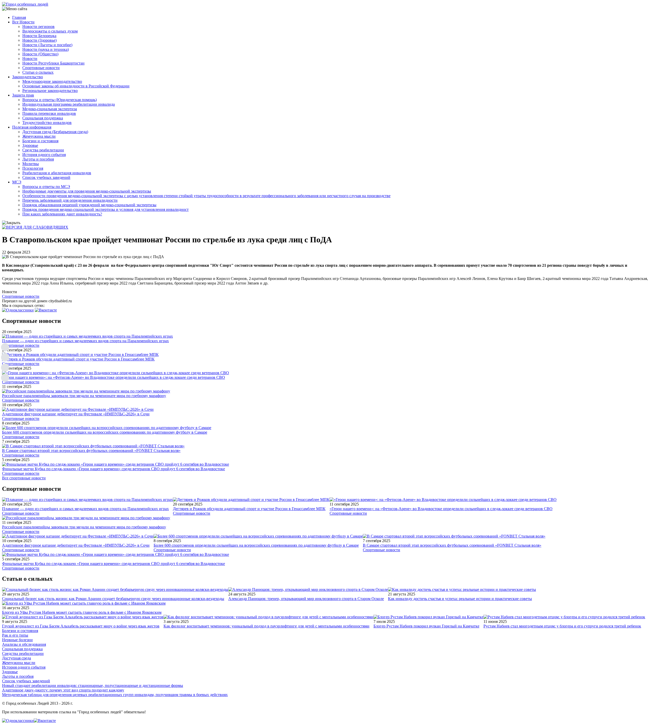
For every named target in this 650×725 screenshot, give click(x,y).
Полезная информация (31, 127)
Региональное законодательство (50, 90)
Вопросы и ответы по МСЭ (46, 186)
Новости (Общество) (40, 54)
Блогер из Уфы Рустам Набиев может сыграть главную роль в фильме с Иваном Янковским (81, 612)
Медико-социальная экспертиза (49, 109)
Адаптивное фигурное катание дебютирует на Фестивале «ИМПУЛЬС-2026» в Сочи (76, 414)
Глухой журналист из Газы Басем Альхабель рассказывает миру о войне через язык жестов (80, 626)
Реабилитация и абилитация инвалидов (56, 173)
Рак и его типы (15, 635)
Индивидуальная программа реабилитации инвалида (68, 104)
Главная (19, 17)
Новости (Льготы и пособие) (47, 45)
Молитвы (30, 164)
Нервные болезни (17, 640)
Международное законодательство (52, 81)
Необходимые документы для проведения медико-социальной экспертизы (86, 191)
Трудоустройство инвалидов (47, 122)
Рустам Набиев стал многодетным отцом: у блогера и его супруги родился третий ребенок (562, 626)
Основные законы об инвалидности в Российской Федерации (75, 86)
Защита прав (23, 95)
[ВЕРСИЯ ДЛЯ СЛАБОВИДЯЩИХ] (35, 227)
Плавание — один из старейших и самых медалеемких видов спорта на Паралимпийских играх (85, 341)
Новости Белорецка (39, 36)
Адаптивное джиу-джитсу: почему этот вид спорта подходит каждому (63, 690)
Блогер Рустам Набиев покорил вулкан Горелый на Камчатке (426, 626)
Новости (29, 58)
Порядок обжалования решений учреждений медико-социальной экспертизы (89, 205)
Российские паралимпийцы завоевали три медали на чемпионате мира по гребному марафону (84, 395)
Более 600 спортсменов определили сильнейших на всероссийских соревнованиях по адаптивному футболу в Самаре (104, 432)
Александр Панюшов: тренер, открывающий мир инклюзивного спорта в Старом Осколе (306, 598)
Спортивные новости (41, 68)
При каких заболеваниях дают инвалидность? (62, 214)
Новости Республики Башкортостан (53, 63)
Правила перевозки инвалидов (49, 113)
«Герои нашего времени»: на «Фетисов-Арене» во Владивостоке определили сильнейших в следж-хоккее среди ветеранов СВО (113, 377)
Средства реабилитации (43, 150)
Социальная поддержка (42, 118)
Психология (32, 168)
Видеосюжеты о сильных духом (50, 31)
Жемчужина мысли (39, 136)
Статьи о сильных (38, 72)
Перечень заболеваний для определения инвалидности (70, 200)
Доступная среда (16, 658)
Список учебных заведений (46, 177)
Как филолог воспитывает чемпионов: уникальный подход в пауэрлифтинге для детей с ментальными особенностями (266, 626)
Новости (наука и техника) (45, 49)
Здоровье (30, 145)
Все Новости (23, 22)
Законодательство (27, 77)
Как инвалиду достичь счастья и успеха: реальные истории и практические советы (460, 598)
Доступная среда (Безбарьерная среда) (55, 132)
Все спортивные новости (24, 478)
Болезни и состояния (40, 141)
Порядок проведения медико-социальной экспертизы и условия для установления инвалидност (105, 209)
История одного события (44, 154)
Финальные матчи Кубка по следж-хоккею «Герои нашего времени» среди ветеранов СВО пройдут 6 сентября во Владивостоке (113, 469)
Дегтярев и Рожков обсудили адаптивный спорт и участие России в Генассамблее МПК (78, 359)
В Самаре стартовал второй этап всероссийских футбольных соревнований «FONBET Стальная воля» (91, 450)
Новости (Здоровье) (39, 40)
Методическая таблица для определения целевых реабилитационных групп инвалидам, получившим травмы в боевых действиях (115, 694)
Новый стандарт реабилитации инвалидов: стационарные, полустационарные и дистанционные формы (92, 685)
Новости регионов (38, 26)
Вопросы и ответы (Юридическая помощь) (59, 100)
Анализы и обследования (24, 644)
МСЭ (16, 182)
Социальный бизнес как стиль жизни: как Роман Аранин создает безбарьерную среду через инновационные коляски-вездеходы (113, 598)
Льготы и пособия (38, 159)
